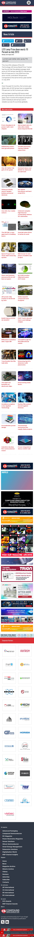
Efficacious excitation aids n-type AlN (8, 340)
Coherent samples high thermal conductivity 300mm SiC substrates (25, 213)
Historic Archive (8, 869)
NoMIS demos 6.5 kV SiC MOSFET (8, 319)
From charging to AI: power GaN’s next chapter (8, 127)
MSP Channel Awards (10, 904)
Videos (4, 871)
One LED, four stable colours (8, 212)
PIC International (8, 895)
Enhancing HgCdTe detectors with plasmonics (24, 363)
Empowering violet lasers (24, 383)
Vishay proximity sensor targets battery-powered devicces (7, 192)
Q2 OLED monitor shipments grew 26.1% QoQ (24, 277)
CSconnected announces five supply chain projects (25, 427)
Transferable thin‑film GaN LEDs (8, 362)
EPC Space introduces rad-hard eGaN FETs (24, 191)
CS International (8, 890)
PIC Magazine (7, 836)
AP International (8, 887)
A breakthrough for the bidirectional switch (24, 341)
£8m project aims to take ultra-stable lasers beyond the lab (25, 127)
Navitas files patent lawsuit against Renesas (24, 405)
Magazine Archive (8, 866)
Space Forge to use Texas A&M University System (8, 255)
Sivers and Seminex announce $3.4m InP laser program (8, 277)
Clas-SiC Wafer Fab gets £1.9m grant (7, 169)
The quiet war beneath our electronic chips (6, 384)
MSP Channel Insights (10, 854)
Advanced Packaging (10, 831)
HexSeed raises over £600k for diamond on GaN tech (25, 169)
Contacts (5, 882)
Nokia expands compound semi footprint (23, 298)
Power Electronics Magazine (12, 839)
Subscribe (6, 879)
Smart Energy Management (12, 846)
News (4, 864)
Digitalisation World (9, 852)
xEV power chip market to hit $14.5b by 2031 (8, 298)
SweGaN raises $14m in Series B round (25, 233)
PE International (8, 892)
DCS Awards (6, 901)
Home (4, 861)
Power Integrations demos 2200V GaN (24, 448)
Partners (5, 874)
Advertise (5, 877)
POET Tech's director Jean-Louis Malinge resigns (25, 320)
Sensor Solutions (8, 841)
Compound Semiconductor (12, 833)
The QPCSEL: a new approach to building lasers (8, 234)
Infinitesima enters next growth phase (7, 147)
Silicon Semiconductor (10, 844)
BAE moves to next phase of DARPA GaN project (25, 255)
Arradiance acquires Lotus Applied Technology (8, 405)
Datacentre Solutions (10, 849)
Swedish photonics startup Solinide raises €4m (24, 148)
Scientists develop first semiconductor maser (8, 448)
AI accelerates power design (8, 426)
